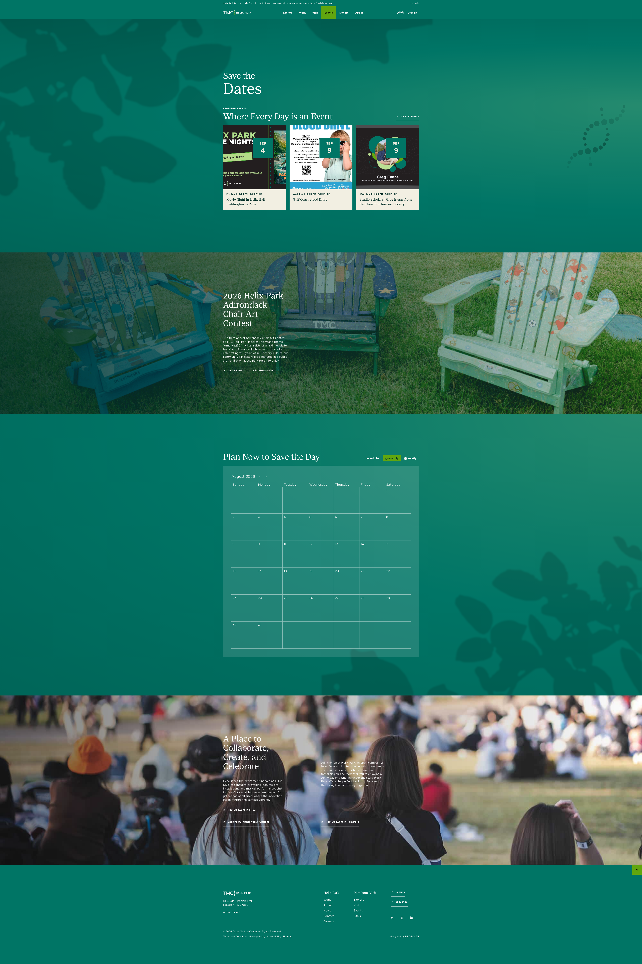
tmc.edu (414, 3)
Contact (329, 916)
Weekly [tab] (411, 458)
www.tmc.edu (232, 912)
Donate (344, 12)
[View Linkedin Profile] (411, 917)
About (359, 12)
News (327, 910)
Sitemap (287, 936)
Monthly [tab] (393, 458)
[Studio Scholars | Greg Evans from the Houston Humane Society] (387, 167)
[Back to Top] (637, 870)
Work (302, 12)
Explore (287, 12)
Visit (315, 12)
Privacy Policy (257, 936)
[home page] (237, 12)
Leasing (412, 13)
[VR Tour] (400, 13)
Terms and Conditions (235, 936)
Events (329, 12)
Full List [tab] (374, 458)
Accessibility (274, 936)
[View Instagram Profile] (402, 917)
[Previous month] (260, 477)
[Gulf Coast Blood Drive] (321, 167)
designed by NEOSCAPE (404, 936)
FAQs (357, 916)
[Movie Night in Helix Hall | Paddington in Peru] (254, 167)
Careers (329, 921)
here (330, 3)
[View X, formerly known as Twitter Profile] (392, 917)
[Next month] (266, 477)
